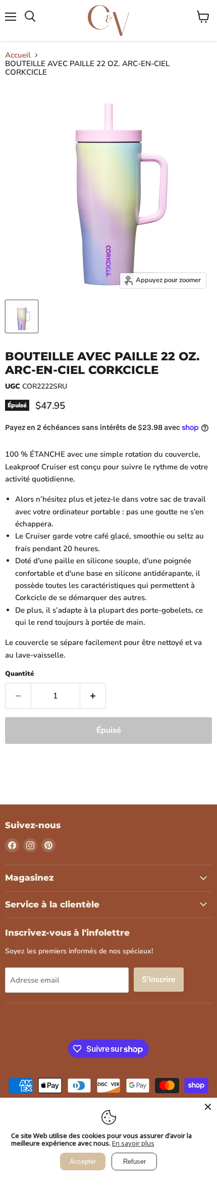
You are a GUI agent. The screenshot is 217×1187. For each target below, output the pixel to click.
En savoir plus (133, 1143)
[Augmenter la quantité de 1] (93, 696)
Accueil (18, 55)
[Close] (208, 1107)
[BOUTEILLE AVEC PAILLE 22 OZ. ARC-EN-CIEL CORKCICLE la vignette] (22, 316)
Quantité (19, 674)
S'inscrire (159, 979)
